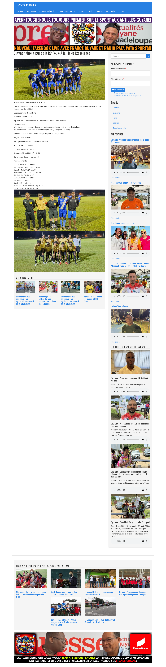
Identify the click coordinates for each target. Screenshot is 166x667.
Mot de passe (117, 79)
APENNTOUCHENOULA (26, 5)
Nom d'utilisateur (118, 68)
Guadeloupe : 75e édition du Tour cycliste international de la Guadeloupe (25, 300)
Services (82, 11)
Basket (116, 123)
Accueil (20, 11)
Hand (115, 118)
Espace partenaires (67, 11)
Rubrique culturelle (47, 11)
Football (116, 107)
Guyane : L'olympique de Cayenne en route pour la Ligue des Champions (133, 593)
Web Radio (110, 11)
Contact (122, 11)
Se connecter (119, 90)
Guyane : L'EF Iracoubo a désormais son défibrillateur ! (99, 593)
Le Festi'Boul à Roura (119, 306)
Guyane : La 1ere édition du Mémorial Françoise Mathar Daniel (100, 621)
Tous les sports (120, 128)
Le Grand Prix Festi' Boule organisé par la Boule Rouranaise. (130, 141)
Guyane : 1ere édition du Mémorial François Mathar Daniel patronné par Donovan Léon (65, 622)
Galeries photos (96, 11)
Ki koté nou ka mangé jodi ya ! (123, 223)
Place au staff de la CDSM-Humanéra (126, 182)
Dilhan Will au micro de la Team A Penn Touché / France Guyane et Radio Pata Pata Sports (130, 264)
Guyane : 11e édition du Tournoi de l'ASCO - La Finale (93, 299)
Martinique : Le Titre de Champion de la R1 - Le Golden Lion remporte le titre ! (31, 594)
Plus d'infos (115, 177)
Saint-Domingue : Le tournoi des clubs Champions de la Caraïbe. (64, 593)
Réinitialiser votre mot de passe (127, 95)
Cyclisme (116, 113)
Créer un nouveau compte (124, 93)
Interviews (31, 11)
